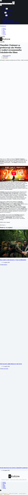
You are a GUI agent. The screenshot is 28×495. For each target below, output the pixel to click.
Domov (4, 28)
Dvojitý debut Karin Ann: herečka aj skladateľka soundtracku (14, 467)
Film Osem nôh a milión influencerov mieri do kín (11, 363)
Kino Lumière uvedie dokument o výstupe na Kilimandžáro (13, 259)
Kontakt (4, 34)
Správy (6, 57)
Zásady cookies (6, 494)
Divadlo (4, 29)
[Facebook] (0, 490)
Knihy (4, 32)
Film (4, 30)
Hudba (4, 31)
